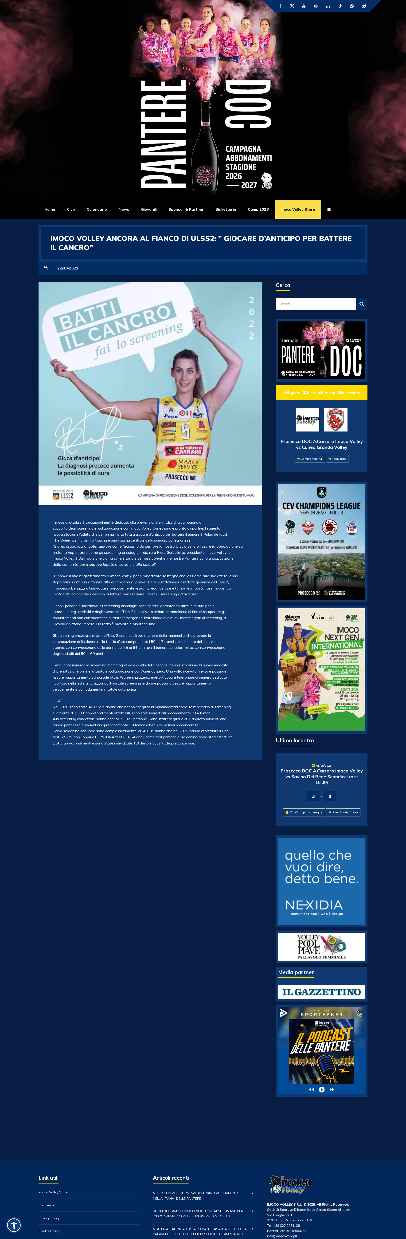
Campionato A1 (311, 458)
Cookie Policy (49, 1231)
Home (49, 209)
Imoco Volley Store (298, 209)
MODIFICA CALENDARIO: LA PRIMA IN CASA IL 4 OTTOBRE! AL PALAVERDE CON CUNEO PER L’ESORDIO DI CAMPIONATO (200, 1231)
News (124, 209)
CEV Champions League (305, 812)
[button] (14, 1225)
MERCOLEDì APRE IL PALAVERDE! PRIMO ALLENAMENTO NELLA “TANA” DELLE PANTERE (196, 1195)
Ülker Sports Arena (345, 812)
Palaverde (339, 458)
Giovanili (149, 209)
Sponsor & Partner (186, 209)
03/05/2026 (323, 765)
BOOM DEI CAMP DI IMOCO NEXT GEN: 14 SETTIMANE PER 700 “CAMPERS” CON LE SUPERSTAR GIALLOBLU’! (198, 1213)
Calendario (97, 209)
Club (71, 209)
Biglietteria (225, 209)
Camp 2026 (258, 209)
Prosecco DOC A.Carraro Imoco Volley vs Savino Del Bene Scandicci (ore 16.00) (322, 776)
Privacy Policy (49, 1218)
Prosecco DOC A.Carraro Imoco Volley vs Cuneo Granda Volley (322, 444)
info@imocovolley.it (282, 1236)
